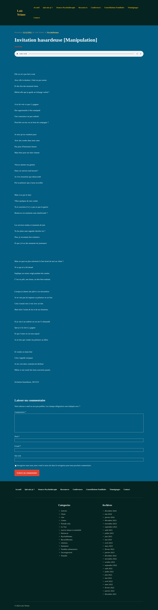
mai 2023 (108, 540)
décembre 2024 (111, 511)
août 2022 (108, 569)
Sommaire (65, 546)
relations (64, 543)
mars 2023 (109, 546)
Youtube (64, 556)
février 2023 (109, 549)
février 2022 (109, 588)
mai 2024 (108, 514)
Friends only (66, 524)
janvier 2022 (109, 591)
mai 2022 (108, 578)
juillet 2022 (109, 572)
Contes (63, 520)
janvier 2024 (109, 517)
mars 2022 (109, 584)
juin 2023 (108, 536)
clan (62, 517)
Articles (64, 511)
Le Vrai (64, 527)
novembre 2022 (111, 559)
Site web (18, 456)
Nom (17, 436)
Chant (63, 514)
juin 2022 (108, 575)
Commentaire (20, 412)
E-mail (18, 446)
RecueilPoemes (67, 540)
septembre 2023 (111, 527)
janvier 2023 (109, 552)
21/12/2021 (27, 32)
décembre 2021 (111, 594)
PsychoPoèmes (53, 32)
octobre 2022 (110, 562)
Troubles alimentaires (69, 549)
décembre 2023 (111, 520)
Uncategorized (66, 552)
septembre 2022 (111, 565)
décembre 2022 (111, 556)
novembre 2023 (111, 524)
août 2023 (108, 530)
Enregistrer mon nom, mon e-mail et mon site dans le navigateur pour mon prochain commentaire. (54, 465)
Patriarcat (64, 533)
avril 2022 (109, 581)
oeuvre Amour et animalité (71, 530)
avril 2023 (109, 543)
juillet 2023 (109, 533)
